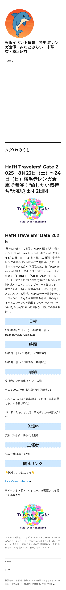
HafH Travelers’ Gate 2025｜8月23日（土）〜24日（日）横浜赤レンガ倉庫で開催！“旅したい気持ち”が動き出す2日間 (33, 179)
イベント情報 (14, 537)
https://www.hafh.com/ (17, 481)
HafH (48, 537)
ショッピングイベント (31, 537)
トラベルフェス (32, 540)
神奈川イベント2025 (39, 547)
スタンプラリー (16, 540)
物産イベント (22, 547)
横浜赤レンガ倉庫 (48, 544)
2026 (8, 570)
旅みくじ (16, 544)
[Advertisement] (33, 107)
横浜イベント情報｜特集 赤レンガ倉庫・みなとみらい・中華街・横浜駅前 (32, 47)
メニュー (11, 61)
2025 (8, 562)
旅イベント (45, 540)
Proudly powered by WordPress (38, 584)
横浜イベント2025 (30, 544)
